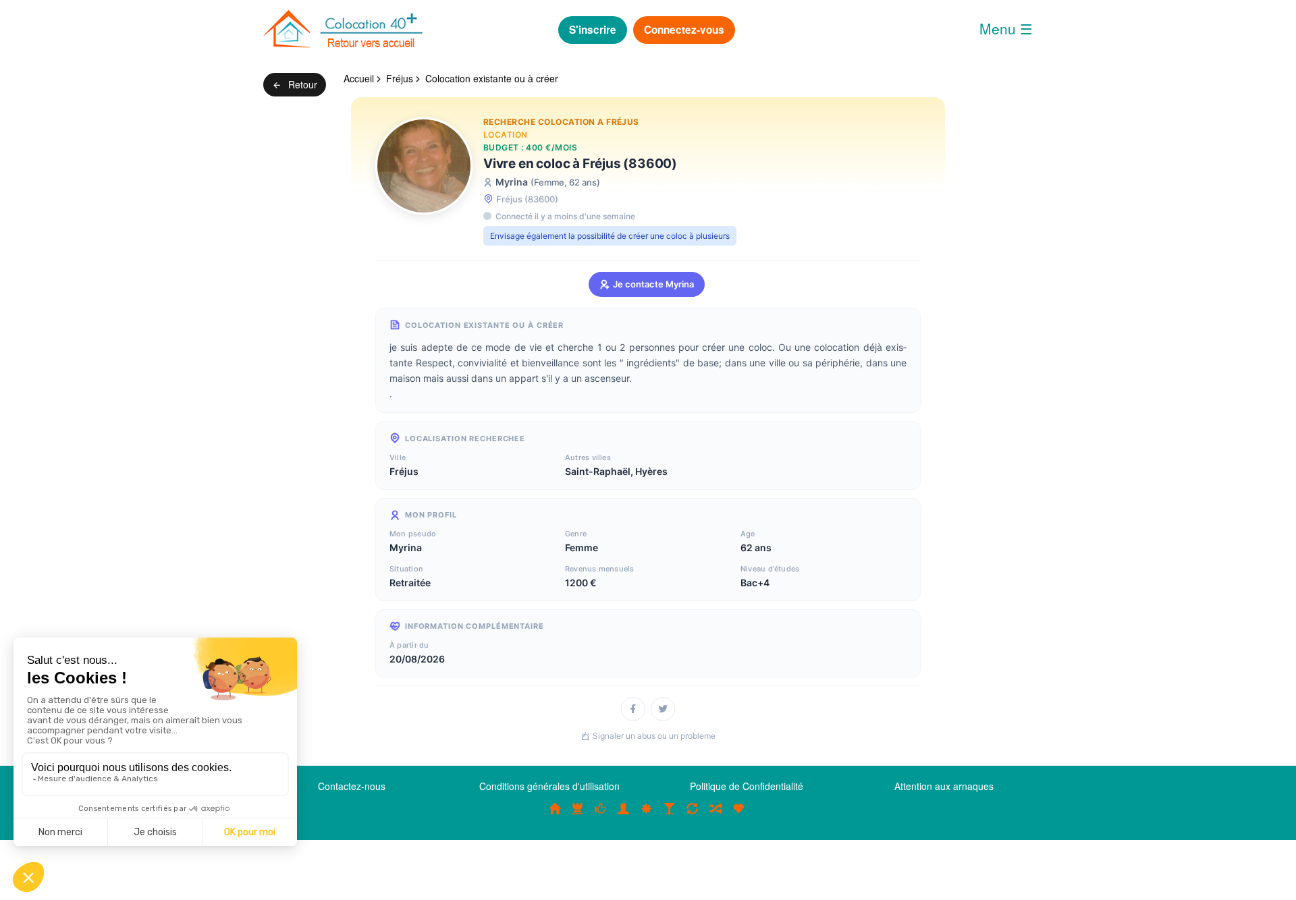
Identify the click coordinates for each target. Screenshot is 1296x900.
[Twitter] (663, 709)
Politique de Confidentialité (746, 786)
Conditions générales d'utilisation (549, 786)
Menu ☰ (1006, 28)
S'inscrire (592, 29)
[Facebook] (633, 709)
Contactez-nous (351, 786)
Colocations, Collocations (555, 815)
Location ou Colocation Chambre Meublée (578, 815)
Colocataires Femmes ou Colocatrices (623, 815)
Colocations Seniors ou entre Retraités (646, 815)
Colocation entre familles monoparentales (738, 815)
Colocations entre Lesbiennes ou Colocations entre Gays (669, 815)
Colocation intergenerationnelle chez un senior (715, 815)
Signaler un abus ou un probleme (654, 736)
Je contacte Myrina (653, 284)
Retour (301, 84)
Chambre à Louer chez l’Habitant (601, 815)
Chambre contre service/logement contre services (692, 815)
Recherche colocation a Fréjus (561, 122)
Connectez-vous (684, 29)
